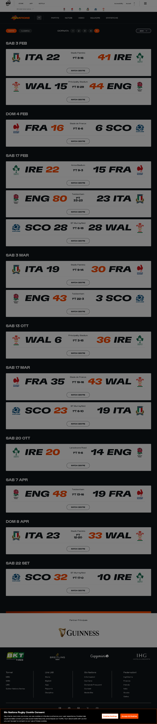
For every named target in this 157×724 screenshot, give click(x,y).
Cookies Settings (110, 716)
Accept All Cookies (129, 716)
